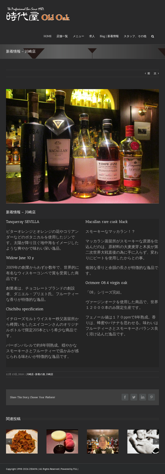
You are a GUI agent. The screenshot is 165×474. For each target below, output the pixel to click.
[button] (152, 35)
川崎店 (49, 374)
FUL (75, 468)
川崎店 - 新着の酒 (35, 374)
